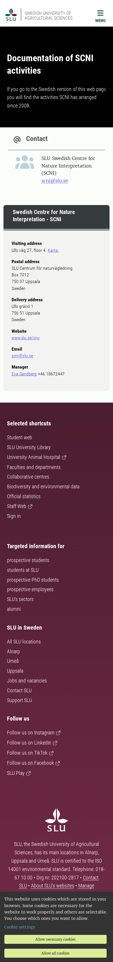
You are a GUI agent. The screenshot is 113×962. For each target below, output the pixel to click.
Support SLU (19, 700)
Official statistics (24, 496)
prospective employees (30, 589)
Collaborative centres (28, 477)
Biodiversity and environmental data (43, 486)
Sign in (14, 516)
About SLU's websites (52, 886)
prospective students (28, 560)
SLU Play (16, 773)
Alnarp (13, 651)
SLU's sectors (20, 599)
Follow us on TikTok (27, 753)
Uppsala (15, 671)
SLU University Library (29, 447)
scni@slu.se (54, 180)
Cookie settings (19, 927)
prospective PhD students (33, 580)
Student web (19, 437)
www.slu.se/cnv (26, 337)
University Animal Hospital (33, 457)
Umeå (13, 661)
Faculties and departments (34, 467)
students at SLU (23, 570)
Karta (53, 250)
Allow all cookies (55, 953)
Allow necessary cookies (55, 939)
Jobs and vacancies (27, 681)
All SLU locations (24, 642)
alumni (14, 609)
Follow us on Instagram (30, 733)
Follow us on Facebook (30, 763)
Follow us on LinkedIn (29, 743)
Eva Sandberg (24, 374)
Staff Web (16, 506)
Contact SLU (19, 690)
